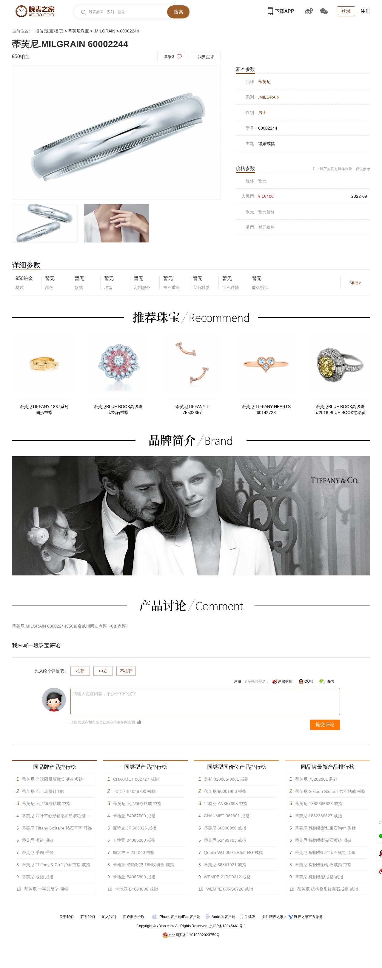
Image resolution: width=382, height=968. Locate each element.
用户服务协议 (133, 917)
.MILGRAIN (104, 31)
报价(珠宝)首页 (49, 31)
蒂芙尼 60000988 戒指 (225, 828)
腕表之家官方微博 (308, 917)
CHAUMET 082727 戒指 (136, 779)
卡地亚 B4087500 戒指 (134, 815)
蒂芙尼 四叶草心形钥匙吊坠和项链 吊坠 (58, 815)
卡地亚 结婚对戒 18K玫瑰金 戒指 (143, 864)
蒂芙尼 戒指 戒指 (37, 876)
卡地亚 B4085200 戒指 (134, 840)
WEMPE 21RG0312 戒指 (227, 876)
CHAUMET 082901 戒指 (226, 815)
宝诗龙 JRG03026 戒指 (134, 828)
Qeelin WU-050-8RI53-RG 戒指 (233, 852)
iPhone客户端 (170, 917)
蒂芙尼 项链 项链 (37, 840)
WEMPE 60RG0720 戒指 (229, 889)
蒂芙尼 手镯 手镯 (37, 852)
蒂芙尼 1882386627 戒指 (318, 815)
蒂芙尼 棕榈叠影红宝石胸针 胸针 (325, 828)
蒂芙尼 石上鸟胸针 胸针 (44, 791)
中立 (103, 671)
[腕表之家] (35, 11)
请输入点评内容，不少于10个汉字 (104, 693)
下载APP (284, 11)
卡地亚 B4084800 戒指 (136, 889)
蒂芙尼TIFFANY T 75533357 (192, 409)
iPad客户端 (191, 917)
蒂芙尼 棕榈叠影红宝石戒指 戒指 (327, 889)
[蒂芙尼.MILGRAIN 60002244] (116, 133)
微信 (330, 681)
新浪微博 (285, 681)
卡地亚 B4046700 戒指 (134, 791)
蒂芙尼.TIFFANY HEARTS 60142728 (266, 409)
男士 (262, 112)
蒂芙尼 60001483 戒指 (225, 791)
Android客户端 (224, 917)
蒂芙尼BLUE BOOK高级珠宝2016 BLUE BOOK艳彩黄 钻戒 (340, 409)
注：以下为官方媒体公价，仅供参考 (341, 169)
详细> (355, 282)
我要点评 (206, 56)
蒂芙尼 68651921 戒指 (225, 864)
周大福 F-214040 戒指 (134, 852)
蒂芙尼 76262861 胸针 (316, 779)
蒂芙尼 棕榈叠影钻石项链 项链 (323, 840)
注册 (365, 11)
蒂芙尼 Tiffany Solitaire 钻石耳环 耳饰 (57, 828)
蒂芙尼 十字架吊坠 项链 (46, 889)
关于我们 (66, 917)
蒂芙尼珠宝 (78, 31)
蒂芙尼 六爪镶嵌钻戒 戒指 (46, 803)
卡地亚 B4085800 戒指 (134, 876)
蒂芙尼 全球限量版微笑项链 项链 (52, 779)
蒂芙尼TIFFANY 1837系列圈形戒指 (44, 409)
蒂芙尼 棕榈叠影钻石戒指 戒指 (323, 864)
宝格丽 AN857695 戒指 (225, 803)
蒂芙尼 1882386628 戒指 (318, 803)
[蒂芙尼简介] (191, 459)
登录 (346, 11)
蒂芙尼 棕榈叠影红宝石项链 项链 (325, 852)
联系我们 (88, 917)
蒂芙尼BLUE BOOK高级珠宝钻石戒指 (118, 409)
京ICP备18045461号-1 (227, 926)
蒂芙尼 (264, 81)
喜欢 (169, 56)
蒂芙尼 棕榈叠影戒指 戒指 (319, 876)
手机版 (250, 917)
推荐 (80, 671)
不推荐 (126, 671)
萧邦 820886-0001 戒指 (226, 779)
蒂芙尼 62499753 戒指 (225, 840)
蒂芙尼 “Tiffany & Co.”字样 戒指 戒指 (56, 864)
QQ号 (308, 681)
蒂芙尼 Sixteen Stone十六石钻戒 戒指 (330, 791)
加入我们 (109, 917)
